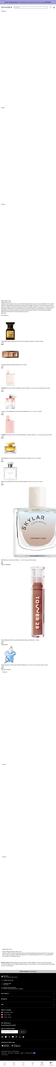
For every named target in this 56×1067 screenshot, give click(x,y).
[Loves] (50, 7)
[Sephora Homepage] (6, 7)
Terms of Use (10, 1053)
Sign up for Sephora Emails (8, 1028)
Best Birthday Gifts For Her (37, 954)
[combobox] (31, 7)
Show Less (3, 313)
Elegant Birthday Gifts (33, 953)
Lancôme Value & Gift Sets (25, 962)
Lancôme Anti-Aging (5, 964)
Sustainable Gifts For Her (25, 954)
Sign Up (23, 1031)
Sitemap (22, 1053)
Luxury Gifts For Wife (14, 954)
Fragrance (3, 11)
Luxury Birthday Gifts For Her (21, 953)
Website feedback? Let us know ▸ (28, 971)
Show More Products (6, 669)
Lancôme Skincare (32, 964)
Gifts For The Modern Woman (13, 956)
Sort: (5, 315)
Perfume (3, 204)
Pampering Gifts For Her (44, 953)
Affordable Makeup (14, 962)
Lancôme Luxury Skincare (7, 965)
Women (3, 107)
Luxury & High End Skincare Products (46, 964)
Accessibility (16, 1053)
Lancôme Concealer (46, 962)
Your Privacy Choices (29, 1053)
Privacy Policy (4, 1053)
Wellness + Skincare (36, 962)
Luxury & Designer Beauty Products (19, 964)
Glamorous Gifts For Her (8, 953)
